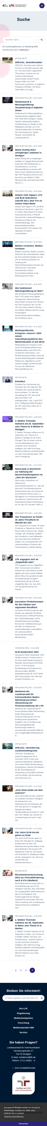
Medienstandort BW (23, 1027)
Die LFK (23, 1008)
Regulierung (23, 1013)
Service (23, 1032)
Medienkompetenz (23, 1018)
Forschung (23, 1023)
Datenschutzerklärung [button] (14, 1116)
